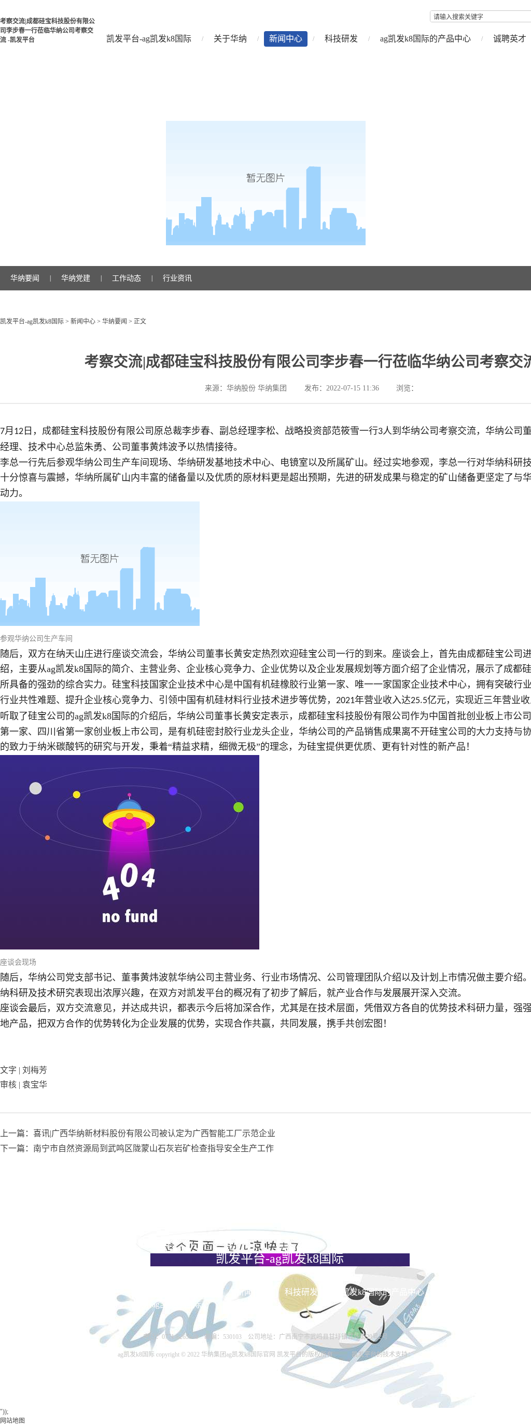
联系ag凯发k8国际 (168, 1304)
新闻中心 (285, 38)
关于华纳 (230, 38)
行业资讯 (177, 278)
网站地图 (12, 1420)
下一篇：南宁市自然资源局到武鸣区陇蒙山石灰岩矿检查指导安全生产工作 (137, 1148)
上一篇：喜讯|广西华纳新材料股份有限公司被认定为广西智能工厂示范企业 (137, 1133)
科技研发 (341, 38)
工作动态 (126, 278)
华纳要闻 (24, 278)
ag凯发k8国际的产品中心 (425, 38)
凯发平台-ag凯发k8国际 (148, 38)
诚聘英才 (103, 1304)
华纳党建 (75, 278)
